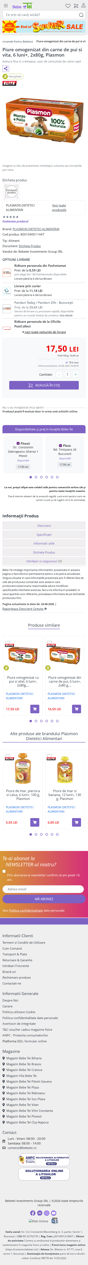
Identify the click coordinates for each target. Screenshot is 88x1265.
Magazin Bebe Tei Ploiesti (24, 1116)
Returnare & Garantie (17, 960)
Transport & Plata (14, 954)
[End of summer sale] (44, 26)
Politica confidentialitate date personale (30, 1018)
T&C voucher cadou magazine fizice (27, 1029)
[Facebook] (32, 1213)
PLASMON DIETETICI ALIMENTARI (36, 229)
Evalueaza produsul (15, 221)
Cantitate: (46, 374)
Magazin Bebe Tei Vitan (22, 1105)
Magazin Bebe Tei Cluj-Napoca (27, 1122)
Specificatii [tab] (44, 535)
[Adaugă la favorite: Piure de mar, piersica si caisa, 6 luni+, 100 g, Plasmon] (7, 756)
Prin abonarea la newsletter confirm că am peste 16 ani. (43, 877)
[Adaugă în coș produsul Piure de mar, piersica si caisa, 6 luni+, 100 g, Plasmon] (34, 822)
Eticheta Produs (30, 246)
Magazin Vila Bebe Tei (21, 1076)
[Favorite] (68, 6)
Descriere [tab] (44, 526)
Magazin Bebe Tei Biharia (24, 1058)
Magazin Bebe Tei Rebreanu (25, 1093)
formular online (36, 1041)
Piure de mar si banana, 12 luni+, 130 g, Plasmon (65, 795)
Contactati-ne (11, 983)
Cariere (7, 1006)
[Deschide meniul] (5, 5)
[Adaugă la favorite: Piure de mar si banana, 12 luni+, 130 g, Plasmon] (49, 756)
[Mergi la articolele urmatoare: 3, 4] (36, 477)
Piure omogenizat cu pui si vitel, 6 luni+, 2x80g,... (23, 682)
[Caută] (81, 14)
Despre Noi (10, 1000)
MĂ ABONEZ (44, 899)
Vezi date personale (33, 910)
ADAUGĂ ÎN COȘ (47, 385)
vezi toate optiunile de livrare (45, 332)
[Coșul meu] (76, 6)
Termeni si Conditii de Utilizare (23, 942)
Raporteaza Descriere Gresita (23, 609)
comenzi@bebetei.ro (22, 1148)
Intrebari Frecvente (15, 966)
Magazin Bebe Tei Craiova (24, 1070)
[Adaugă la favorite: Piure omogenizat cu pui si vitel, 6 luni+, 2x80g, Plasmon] (7, 642)
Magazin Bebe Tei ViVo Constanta (29, 1111)
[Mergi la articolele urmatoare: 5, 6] (41, 477)
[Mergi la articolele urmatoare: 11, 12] (57, 477)
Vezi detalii (66, 315)
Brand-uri (9, 972)
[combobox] (44, 14)
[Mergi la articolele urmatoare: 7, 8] (46, 477)
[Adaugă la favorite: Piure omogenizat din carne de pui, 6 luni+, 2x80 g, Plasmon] (49, 642)
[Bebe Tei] (22, 6)
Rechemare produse (16, 977)
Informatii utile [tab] (44, 543)
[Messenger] (39, 1213)
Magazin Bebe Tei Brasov (23, 1064)
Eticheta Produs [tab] (44, 552)
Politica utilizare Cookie (18, 1012)
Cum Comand (12, 948)
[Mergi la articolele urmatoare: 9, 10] (52, 477)
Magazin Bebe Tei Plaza (22, 1087)
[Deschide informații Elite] (9, 645)
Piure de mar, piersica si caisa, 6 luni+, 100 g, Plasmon (23, 795)
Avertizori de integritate (19, 1024)
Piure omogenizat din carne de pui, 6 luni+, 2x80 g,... (64, 682)
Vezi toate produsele (59, 207)
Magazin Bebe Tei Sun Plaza (25, 1099)
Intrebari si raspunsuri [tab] (44, 561)
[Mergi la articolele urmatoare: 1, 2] (30, 477)
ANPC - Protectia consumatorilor (25, 1035)
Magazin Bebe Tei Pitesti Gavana (29, 1081)
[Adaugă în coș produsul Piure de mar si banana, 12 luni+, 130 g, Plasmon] (76, 822)
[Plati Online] (38, 1221)
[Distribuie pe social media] (5, 68)
